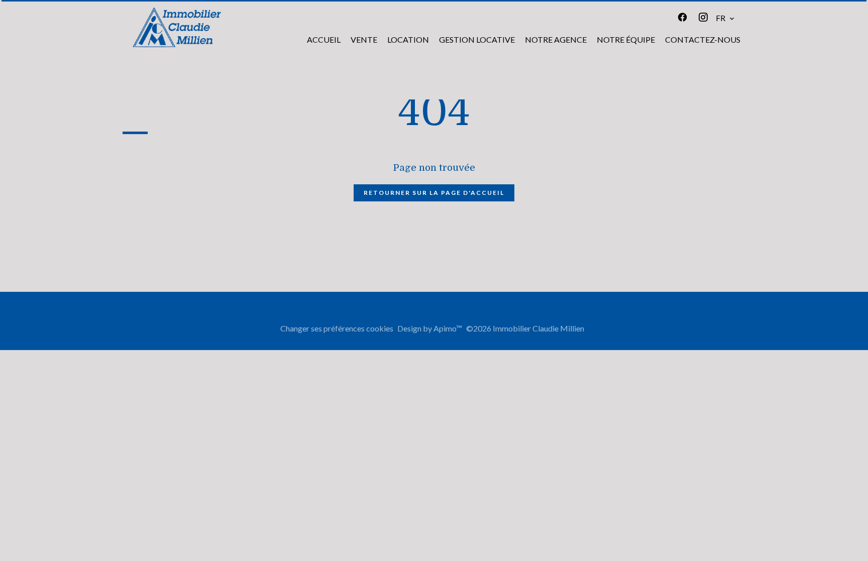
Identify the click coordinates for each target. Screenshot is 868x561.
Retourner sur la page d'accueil (434, 192)
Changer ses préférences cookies (336, 328)
